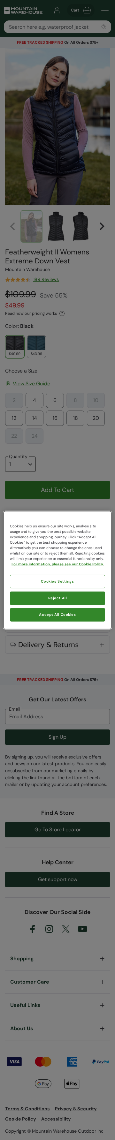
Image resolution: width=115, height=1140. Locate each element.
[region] (57, 569)
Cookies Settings (57, 581)
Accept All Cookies (57, 614)
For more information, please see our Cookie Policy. (58, 564)
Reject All (57, 598)
